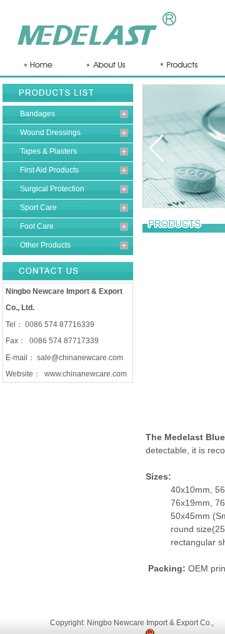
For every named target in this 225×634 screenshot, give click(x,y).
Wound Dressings (50, 132)
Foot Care (37, 226)
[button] (156, 148)
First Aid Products (49, 170)
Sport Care (38, 207)
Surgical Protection (52, 188)
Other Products (45, 245)
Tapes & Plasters (48, 151)
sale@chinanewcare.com (80, 357)
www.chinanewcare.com (85, 374)
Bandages (37, 113)
